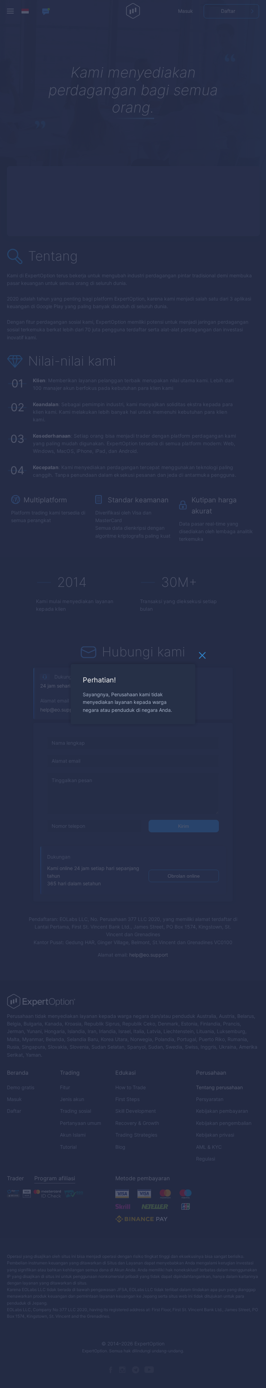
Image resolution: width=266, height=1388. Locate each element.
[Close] (202, 657)
